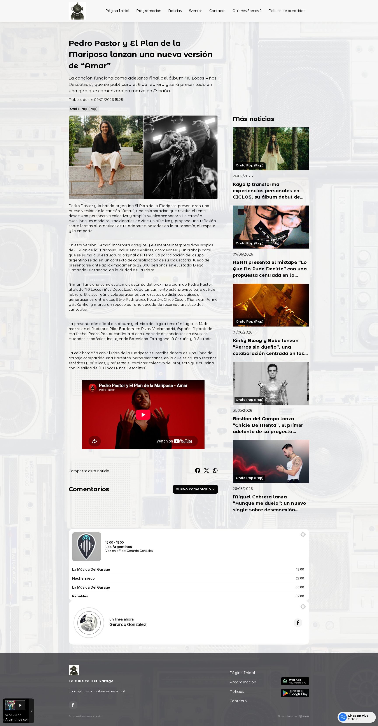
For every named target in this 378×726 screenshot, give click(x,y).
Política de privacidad (287, 11)
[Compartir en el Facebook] (197, 471)
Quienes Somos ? (247, 11)
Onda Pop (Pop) (84, 109)
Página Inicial (117, 11)
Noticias (175, 11)
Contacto (217, 11)
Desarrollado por (288, 716)
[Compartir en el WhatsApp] (215, 471)
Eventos (196, 11)
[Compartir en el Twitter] (206, 471)
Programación (148, 11)
